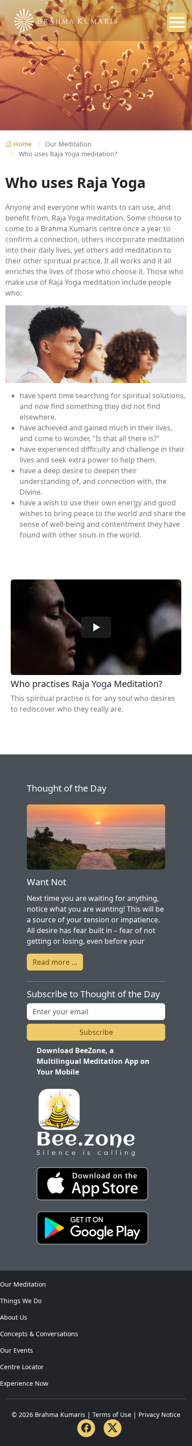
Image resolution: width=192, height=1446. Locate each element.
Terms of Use (111, 1414)
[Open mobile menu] (177, 22)
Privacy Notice (159, 1414)
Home (22, 144)
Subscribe (96, 1032)
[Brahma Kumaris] (61, 19)
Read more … (55, 962)
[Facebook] (86, 1428)
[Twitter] (112, 1428)
